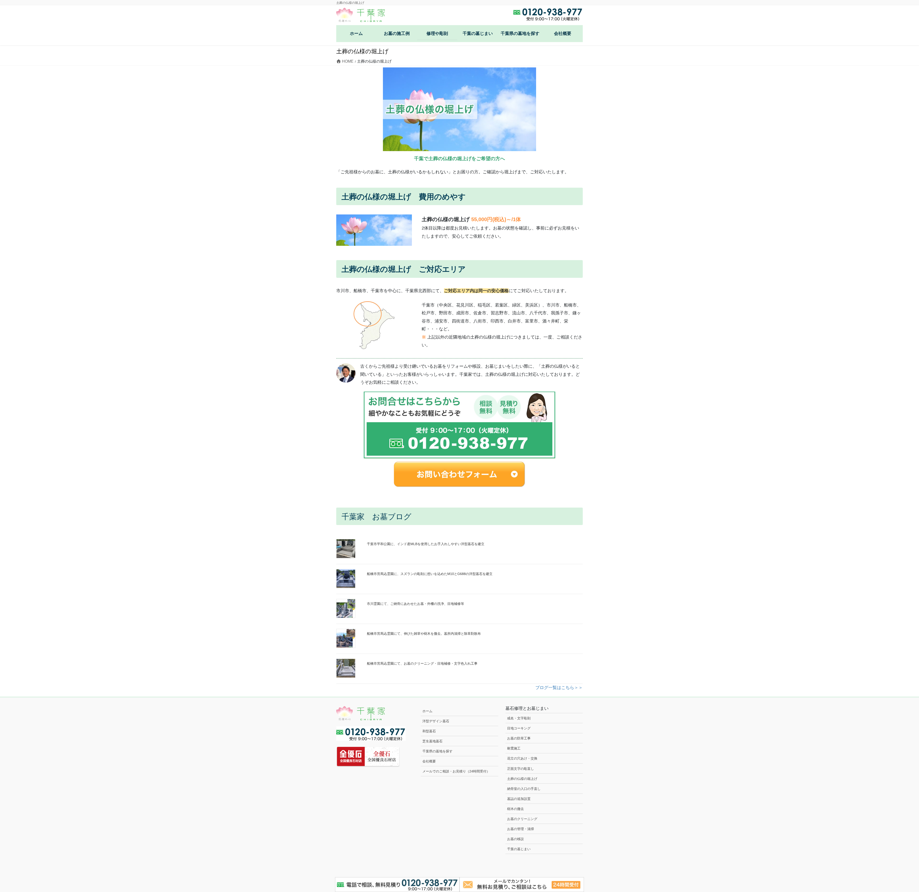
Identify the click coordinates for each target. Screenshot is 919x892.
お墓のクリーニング (522, 819)
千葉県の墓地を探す (437, 751)
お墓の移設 (515, 839)
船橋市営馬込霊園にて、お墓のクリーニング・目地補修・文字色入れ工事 (422, 663)
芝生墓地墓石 (432, 741)
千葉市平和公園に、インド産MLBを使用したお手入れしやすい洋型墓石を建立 (425, 544)
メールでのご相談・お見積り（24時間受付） (456, 771)
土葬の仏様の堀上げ (522, 779)
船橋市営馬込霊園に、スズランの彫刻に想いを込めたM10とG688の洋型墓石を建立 (430, 574)
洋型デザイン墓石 (435, 721)
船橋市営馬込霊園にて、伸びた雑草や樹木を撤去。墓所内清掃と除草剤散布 (424, 633)
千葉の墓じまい (519, 849)
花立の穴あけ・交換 (522, 758)
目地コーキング (519, 728)
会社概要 (429, 761)
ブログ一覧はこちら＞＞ (559, 687)
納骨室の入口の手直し (524, 789)
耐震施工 (514, 748)
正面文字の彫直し (520, 769)
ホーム (427, 711)
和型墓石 (429, 731)
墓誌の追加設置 (519, 799)
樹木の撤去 (515, 809)
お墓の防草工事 (519, 738)
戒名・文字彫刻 (519, 718)
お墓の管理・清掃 (520, 829)
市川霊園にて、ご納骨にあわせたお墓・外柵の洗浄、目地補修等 (415, 604)
